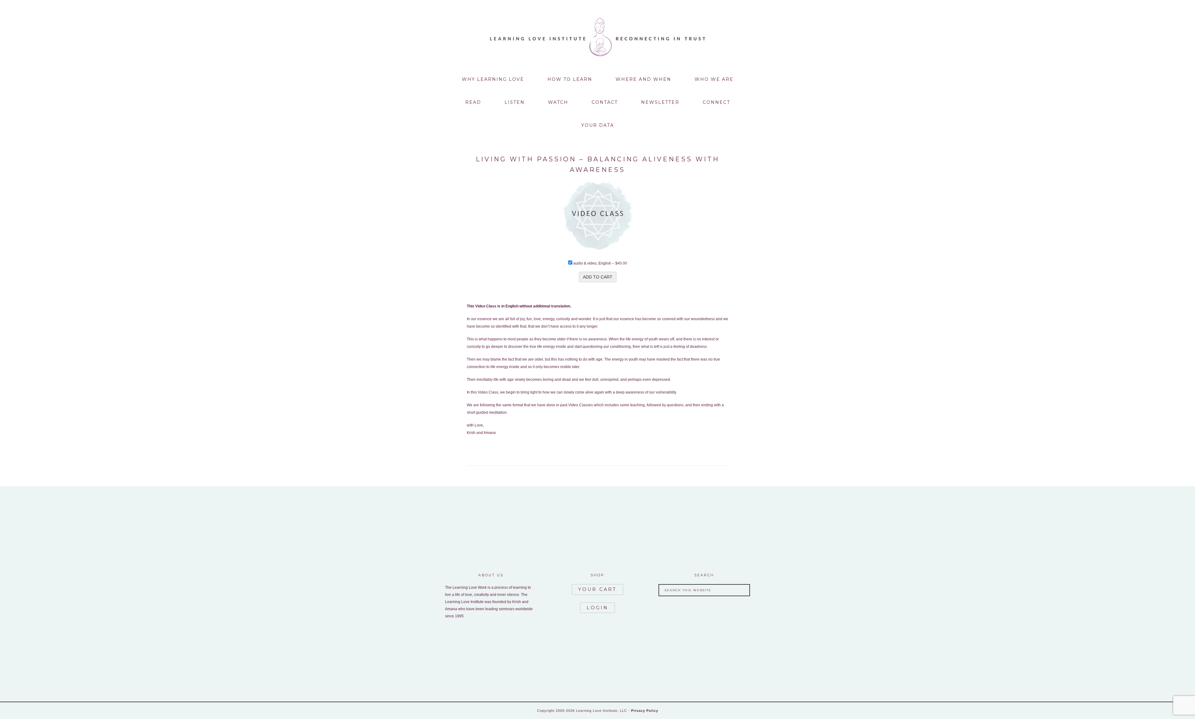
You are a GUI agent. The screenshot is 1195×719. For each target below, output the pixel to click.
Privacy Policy (644, 710)
